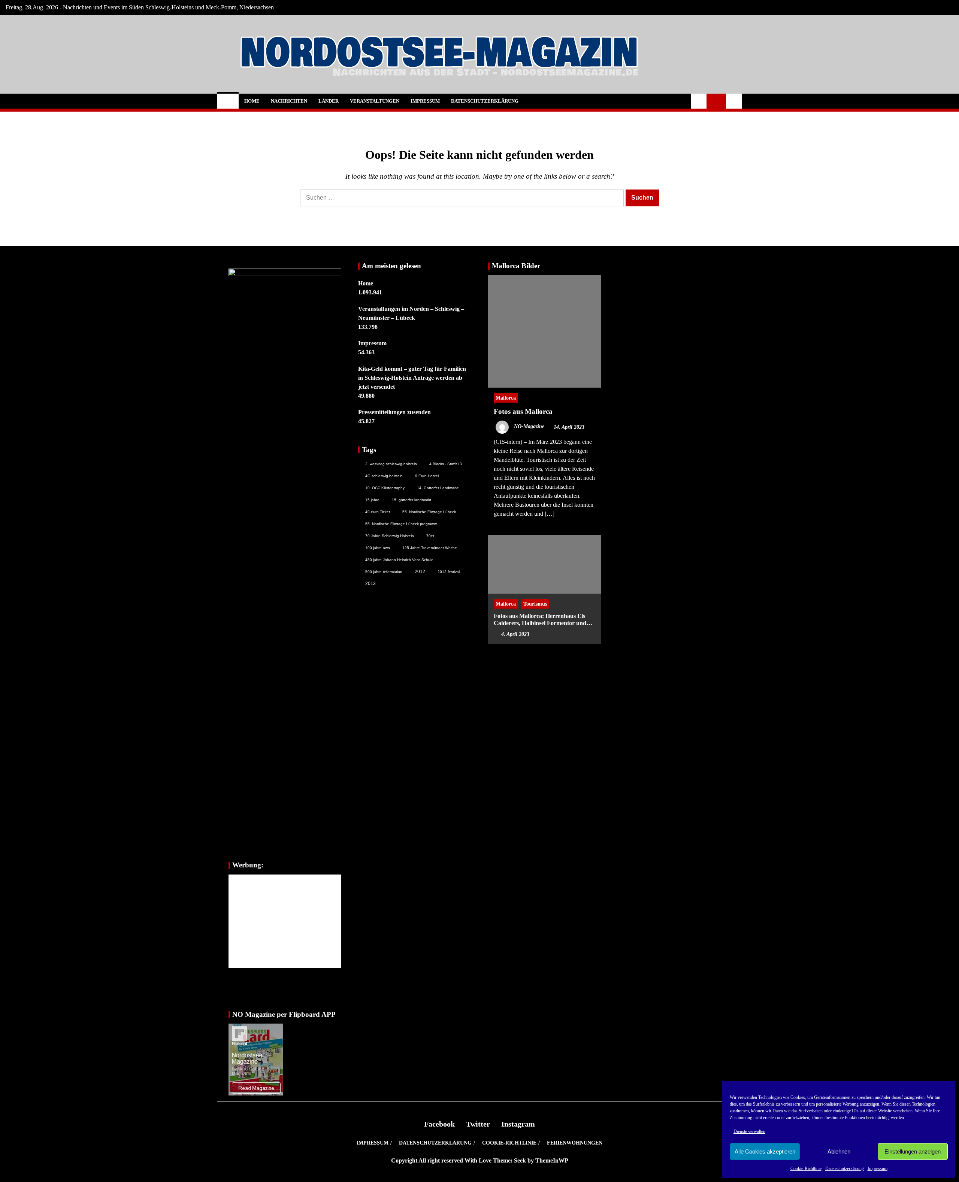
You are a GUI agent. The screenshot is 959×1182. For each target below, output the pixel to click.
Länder (328, 101)
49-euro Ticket (377, 512)
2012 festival (449, 572)
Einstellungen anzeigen (912, 1151)
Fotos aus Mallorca (523, 411)
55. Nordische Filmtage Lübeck (429, 512)
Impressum (877, 1168)
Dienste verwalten (749, 1131)
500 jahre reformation (383, 572)
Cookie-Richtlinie (806, 1168)
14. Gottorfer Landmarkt (438, 488)
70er (430, 536)
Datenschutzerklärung (844, 1168)
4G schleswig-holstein (384, 476)
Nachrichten (289, 101)
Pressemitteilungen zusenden (394, 412)
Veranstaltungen (374, 101)
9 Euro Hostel (427, 476)
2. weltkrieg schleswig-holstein (391, 464)
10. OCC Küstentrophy (385, 488)
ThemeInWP (551, 1160)
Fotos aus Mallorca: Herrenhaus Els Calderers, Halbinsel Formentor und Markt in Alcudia (540, 619)
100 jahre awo (377, 548)
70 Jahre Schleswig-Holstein (389, 536)
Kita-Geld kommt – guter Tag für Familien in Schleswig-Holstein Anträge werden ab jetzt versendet (412, 378)
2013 (370, 583)
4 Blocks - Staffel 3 (445, 464)
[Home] (228, 101)
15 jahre (372, 500)
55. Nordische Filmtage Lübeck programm (401, 524)
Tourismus (535, 603)
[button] (699, 101)
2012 (420, 571)
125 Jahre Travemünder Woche (429, 548)
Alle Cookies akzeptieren (765, 1151)
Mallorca (506, 398)
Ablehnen (839, 1151)
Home (252, 101)
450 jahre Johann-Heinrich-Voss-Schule (399, 560)
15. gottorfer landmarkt (411, 500)
